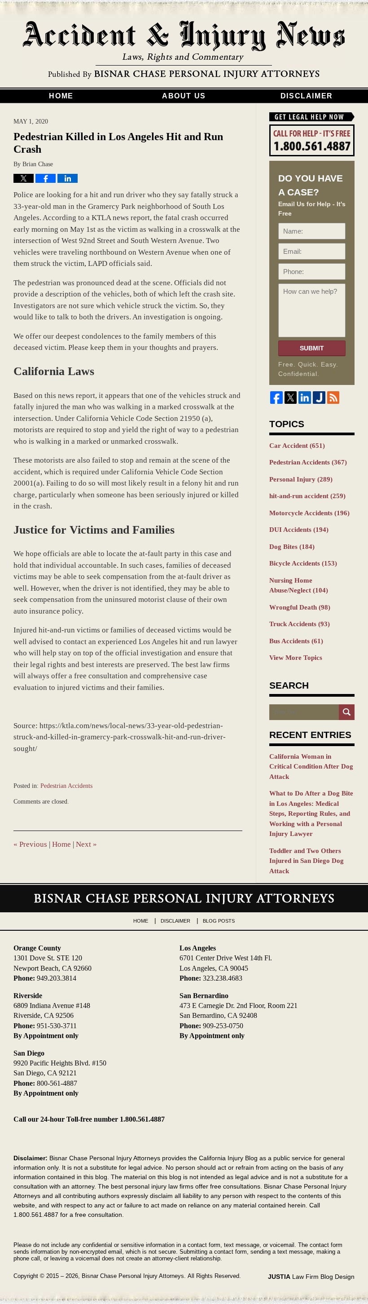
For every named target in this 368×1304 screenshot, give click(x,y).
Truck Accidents (299, 624)
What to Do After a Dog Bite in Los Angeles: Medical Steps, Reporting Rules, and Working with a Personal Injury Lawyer (311, 813)
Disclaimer (306, 96)
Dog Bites (292, 546)
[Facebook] (276, 397)
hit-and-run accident (307, 495)
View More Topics (295, 657)
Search (347, 712)
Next (86, 844)
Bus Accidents (296, 641)
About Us (184, 96)
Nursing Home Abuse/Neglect (298, 585)
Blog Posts (219, 921)
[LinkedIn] (305, 397)
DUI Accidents (299, 529)
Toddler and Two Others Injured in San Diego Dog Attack (306, 861)
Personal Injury (301, 479)
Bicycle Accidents (303, 563)
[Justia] (319, 397)
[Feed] (333, 397)
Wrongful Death (299, 607)
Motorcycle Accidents (309, 513)
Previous (30, 844)
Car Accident (297, 445)
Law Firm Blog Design (311, 1276)
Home (61, 96)
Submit (312, 348)
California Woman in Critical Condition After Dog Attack (311, 766)
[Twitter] (291, 397)
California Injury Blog (184, 50)
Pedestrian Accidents (66, 785)
